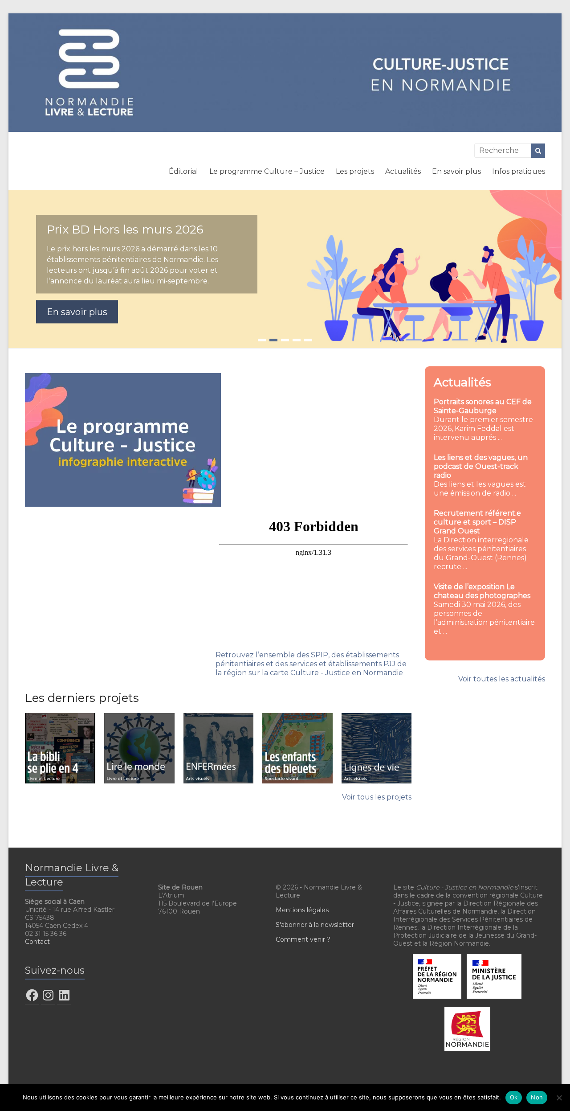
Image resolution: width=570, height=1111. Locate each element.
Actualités (403, 171)
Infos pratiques (518, 171)
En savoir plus (456, 171)
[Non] (558, 1097)
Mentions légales (302, 910)
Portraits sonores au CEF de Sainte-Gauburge (483, 406)
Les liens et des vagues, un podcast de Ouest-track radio (481, 466)
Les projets (355, 171)
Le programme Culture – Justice (267, 171)
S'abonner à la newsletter (315, 925)
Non (537, 1097)
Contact (37, 942)
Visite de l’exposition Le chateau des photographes (482, 591)
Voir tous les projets (376, 797)
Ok (514, 1097)
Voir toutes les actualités (501, 679)
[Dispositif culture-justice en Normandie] (285, 17)
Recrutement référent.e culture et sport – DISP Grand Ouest (477, 522)
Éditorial (183, 171)
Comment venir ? (303, 939)
